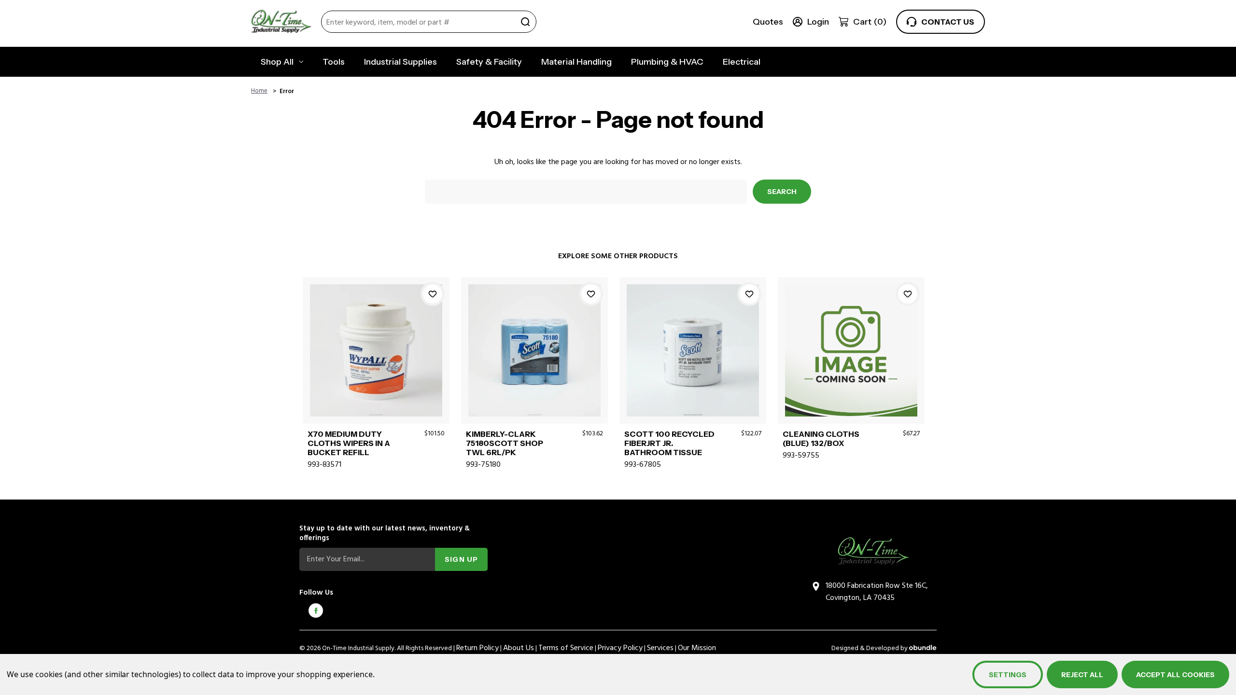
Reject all (1082, 674)
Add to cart (375, 361)
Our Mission (697, 648)
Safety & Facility (489, 61)
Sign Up (461, 559)
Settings (1007, 674)
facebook (316, 610)
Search (525, 22)
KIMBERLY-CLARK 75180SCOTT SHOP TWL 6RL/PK (504, 443)
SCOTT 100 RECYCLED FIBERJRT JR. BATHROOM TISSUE (669, 443)
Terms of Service (565, 648)
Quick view (376, 339)
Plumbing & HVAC (667, 61)
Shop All (277, 61)
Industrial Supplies (400, 61)
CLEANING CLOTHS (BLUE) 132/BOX (821, 439)
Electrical (741, 61)
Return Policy (477, 648)
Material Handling (576, 61)
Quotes (768, 21)
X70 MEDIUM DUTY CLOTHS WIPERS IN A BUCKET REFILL (349, 443)
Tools (334, 61)
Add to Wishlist (433, 294)
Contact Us (947, 22)
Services (660, 648)
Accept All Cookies (1175, 674)
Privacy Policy (620, 648)
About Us (518, 648)
